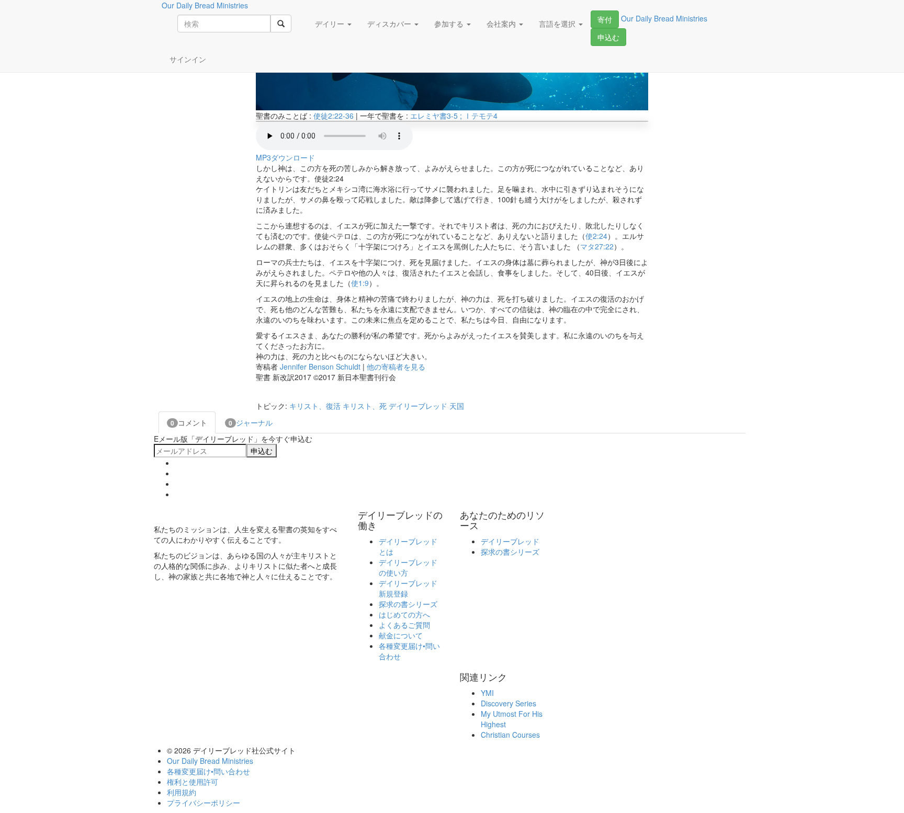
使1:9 (360, 283)
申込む (608, 37)
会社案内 (502, 23)
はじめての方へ (404, 614)
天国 (456, 405)
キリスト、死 (365, 405)
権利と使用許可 (192, 781)
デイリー (330, 23)
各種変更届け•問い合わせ (208, 771)
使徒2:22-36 (333, 115)
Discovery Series (508, 703)
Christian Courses (510, 734)
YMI (487, 693)
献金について (401, 635)
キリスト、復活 (315, 405)
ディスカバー (390, 23)
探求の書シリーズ (408, 604)
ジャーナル (251, 422)
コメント (189, 422)
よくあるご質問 (404, 625)
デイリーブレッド (418, 405)
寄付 (604, 19)
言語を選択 (558, 23)
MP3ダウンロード (285, 157)
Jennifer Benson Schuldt (320, 366)
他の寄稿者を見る (396, 366)
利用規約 (181, 792)
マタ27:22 (597, 246)
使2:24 (596, 236)
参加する (450, 23)
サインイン (188, 59)
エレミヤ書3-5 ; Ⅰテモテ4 (454, 115)
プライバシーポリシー (203, 802)
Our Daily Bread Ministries (210, 760)
